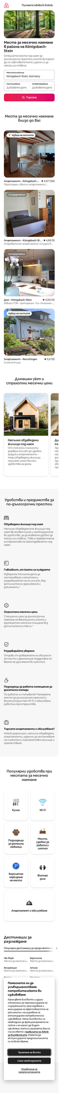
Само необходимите (29, 1060)
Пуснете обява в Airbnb (37, 5)
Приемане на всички (29, 1052)
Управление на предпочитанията (29, 1071)
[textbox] (17, 87)
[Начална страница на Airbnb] (6, 5)
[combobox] (29, 76)
